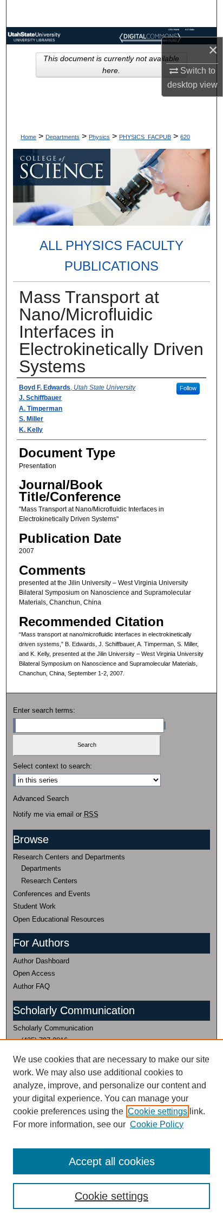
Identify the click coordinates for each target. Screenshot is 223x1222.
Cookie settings (157, 1111)
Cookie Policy (156, 1124)
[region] (111, 1130)
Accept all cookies (112, 1161)
